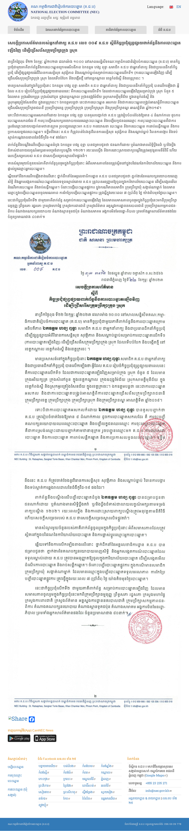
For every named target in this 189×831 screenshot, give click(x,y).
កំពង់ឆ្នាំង (106, 766)
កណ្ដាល (105, 772)
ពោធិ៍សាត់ (88, 786)
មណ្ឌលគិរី (87, 779)
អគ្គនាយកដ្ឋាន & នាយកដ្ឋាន (144, 798)
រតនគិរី (104, 786)
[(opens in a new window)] (18, 719)
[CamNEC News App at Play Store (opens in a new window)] (19, 739)
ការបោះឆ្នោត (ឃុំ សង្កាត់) (17, 792)
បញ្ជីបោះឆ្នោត (15, 767)
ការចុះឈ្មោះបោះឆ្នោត (15, 778)
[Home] (18, 11)
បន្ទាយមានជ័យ (47, 766)
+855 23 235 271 (156, 783)
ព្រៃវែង (67, 786)
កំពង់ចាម (87, 766)
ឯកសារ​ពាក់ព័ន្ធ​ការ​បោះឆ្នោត (62, 30)
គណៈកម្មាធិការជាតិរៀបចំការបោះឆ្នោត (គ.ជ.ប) (28, 824)
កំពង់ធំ (67, 772)
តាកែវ (42, 798)
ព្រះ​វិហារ (43, 786)
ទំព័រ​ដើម (19, 30)
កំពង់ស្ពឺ (43, 772)
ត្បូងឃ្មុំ (42, 805)
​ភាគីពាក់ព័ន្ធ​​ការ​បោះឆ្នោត (121, 30)
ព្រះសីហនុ (69, 792)
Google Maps (154, 775)
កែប (65, 798)
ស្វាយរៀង (106, 792)
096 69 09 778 (172, 824)
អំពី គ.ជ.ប (164, 30)
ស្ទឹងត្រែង (87, 792)
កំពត (85, 772)
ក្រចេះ (66, 779)
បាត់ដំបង (68, 766)
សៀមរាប (44, 792)
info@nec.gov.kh (157, 791)
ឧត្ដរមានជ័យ (108, 798)
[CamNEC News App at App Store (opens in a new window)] (45, 739)
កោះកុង (43, 779)
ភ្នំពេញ (105, 779)
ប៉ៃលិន (86, 798)
